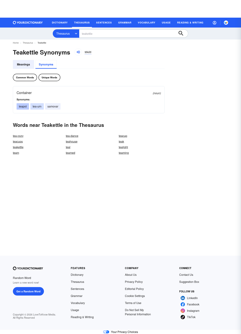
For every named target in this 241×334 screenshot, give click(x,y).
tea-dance (72, 136)
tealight (123, 147)
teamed (70, 153)
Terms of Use (133, 303)
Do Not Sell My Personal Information (138, 312)
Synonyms (46, 64)
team (16, 153)
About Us (131, 275)
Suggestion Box (189, 282)
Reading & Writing (82, 317)
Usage (75, 310)
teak (121, 141)
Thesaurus (63, 33)
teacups (18, 141)
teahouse (71, 141)
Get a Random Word (28, 291)
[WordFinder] (226, 22)
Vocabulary (78, 303)
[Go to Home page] (28, 22)
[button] (214, 22)
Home (16, 42)
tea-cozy (18, 136)
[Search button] (182, 33)
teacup (123, 136)
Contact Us (186, 275)
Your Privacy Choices (124, 332)
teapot (23, 106)
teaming (124, 153)
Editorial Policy (134, 289)
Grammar (76, 296)
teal (68, 147)
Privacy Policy (134, 282)
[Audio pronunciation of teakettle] (78, 52)
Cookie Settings (135, 296)
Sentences (77, 289)
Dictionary (77, 275)
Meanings (23, 64)
